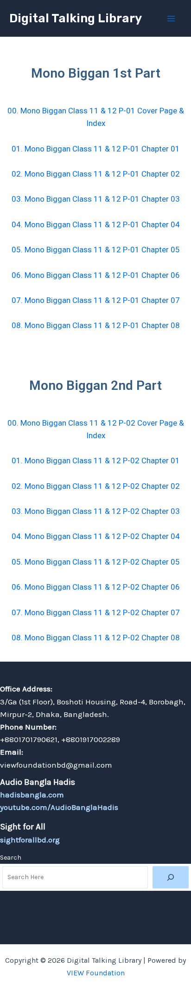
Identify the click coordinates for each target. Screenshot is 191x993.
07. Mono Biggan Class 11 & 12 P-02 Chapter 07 (96, 612)
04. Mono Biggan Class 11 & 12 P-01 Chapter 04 (96, 224)
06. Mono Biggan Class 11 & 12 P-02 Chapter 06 (96, 587)
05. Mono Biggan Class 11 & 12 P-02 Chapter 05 (96, 561)
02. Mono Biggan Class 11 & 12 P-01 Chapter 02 (96, 173)
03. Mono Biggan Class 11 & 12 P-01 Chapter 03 (96, 199)
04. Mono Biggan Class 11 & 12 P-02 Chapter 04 (96, 536)
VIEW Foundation (96, 972)
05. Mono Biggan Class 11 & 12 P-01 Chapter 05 (96, 249)
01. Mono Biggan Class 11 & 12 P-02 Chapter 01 (96, 460)
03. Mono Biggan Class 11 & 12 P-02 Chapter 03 (96, 511)
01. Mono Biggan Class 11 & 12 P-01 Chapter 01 (96, 148)
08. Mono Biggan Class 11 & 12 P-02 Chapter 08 (96, 637)
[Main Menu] (171, 18)
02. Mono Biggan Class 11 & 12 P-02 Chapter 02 (96, 486)
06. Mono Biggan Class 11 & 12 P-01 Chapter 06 (96, 275)
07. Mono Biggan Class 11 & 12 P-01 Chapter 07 (96, 300)
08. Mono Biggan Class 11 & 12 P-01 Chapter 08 (96, 325)
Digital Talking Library (75, 18)
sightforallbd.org (30, 839)
